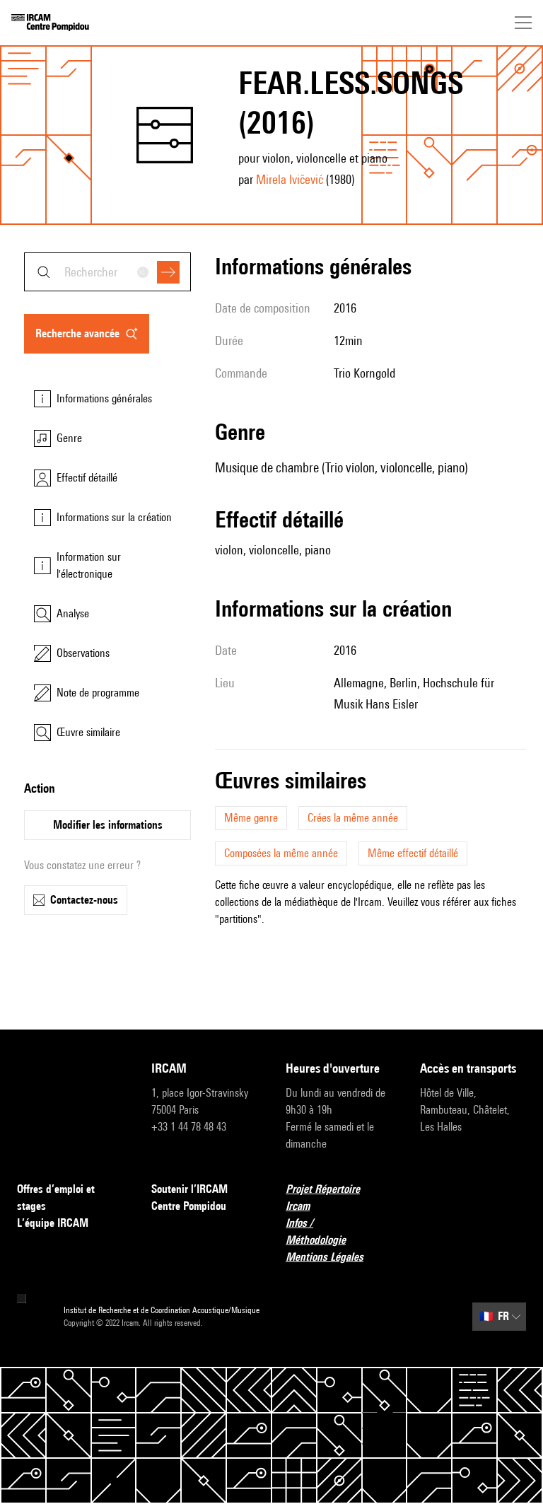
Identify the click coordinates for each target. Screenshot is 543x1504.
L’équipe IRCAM (52, 1223)
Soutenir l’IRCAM (189, 1189)
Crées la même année (353, 817)
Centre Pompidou (188, 1206)
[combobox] (107, 271)
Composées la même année (281, 853)
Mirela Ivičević (289, 179)
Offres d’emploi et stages (56, 1197)
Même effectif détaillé (413, 853)
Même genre (251, 817)
